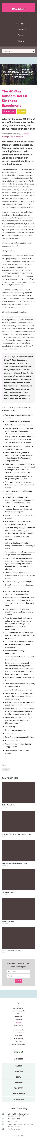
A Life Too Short (13, 1122)
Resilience (18, 1036)
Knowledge (18, 1019)
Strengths (19, 1099)
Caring (6, 769)
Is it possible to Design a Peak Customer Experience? (18, 1115)
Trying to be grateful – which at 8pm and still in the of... (20, 1125)
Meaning (19, 1083)
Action (18, 1022)
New (18, 1014)
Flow (18, 1077)
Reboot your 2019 (14, 1119)
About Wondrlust (18, 1008)
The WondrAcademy (15, 1129)
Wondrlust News (18, 1033)
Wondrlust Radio (18, 1030)
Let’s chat (18, 1041)
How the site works (18, 1011)
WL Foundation (18, 1039)
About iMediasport (18, 1044)
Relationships (18, 1094)
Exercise (19, 1071)
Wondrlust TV (18, 1025)
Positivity (18, 1088)
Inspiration (18, 1017)
